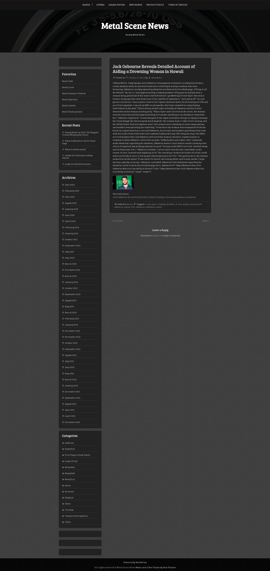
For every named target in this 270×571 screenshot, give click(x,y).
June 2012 (70, 367)
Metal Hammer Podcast (74, 93)
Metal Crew (68, 87)
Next (205, 220)
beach (194, 204)
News (130, 204)
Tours (67, 503)
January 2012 (71, 385)
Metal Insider (69, 105)
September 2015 (72, 245)
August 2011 (70, 403)
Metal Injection (69, 99)
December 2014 (72, 269)
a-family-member (165, 204)
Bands (86, 4)
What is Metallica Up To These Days (78, 142)
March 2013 (71, 312)
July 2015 (69, 251)
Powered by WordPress (135, 562)
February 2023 (72, 190)
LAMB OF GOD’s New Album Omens (77, 156)
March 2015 (71, 263)
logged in (157, 235)
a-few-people (183, 204)
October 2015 (71, 239)
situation (150, 206)
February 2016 (72, 227)
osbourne (140, 206)
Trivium (69, 509)
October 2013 (71, 288)
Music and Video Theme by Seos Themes (156, 567)
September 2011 (72, 397)
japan (127, 206)
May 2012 (69, 373)
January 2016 (71, 233)
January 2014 (71, 282)
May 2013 (69, 306)
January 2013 (71, 324)
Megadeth (70, 473)
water (159, 206)
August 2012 (70, 355)
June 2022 (70, 196)
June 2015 (70, 257)
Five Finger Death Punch (77, 454)
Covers (100, 4)
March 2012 (71, 379)
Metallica (70, 479)
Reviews (69, 491)
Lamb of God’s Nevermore (78, 164)
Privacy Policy (155, 4)
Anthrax (69, 442)
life (133, 206)
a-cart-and (149, 204)
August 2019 (71, 203)
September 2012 (72, 349)
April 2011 (70, 415)
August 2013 (70, 300)
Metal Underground (72, 111)
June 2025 (70, 184)
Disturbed (70, 448)
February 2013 (72, 318)
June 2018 (70, 215)
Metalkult (155, 77)
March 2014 (71, 276)
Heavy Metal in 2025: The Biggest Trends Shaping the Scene (80, 133)
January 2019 (71, 209)
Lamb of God (71, 461)
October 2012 (71, 342)
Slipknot (69, 497)
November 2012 (72, 336)
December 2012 (72, 330)
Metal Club (67, 81)
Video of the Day (177, 4)
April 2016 (70, 221)
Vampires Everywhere (76, 515)
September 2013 (72, 294)
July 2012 (69, 361)
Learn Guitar (117, 4)
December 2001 (72, 422)
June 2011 (69, 409)
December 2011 (72, 391)
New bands (135, 4)
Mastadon (70, 467)
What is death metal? (75, 149)
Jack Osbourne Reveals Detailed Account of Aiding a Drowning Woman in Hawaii (154, 197)
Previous (118, 220)
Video (68, 521)
